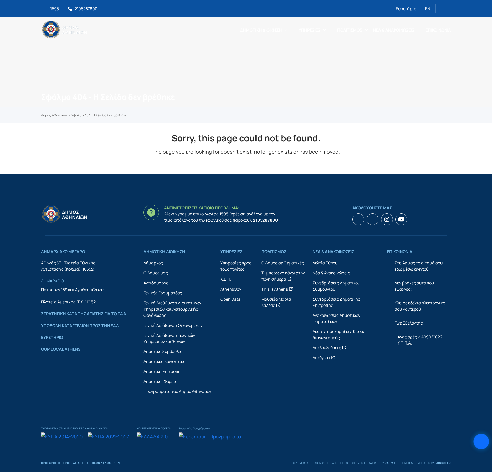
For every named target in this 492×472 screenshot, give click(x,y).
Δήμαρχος (153, 263)
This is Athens (274, 289)
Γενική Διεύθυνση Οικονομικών (173, 325)
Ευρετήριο (406, 9)
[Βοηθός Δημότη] (481, 441)
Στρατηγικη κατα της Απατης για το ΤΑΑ (83, 314)
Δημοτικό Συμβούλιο (163, 351)
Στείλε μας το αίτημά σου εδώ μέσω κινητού (419, 266)
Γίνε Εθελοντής (409, 323)
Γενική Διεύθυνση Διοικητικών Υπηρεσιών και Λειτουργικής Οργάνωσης (172, 309)
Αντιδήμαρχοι (157, 283)
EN (427, 9)
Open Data (230, 299)
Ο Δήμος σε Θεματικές (282, 263)
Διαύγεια (321, 357)
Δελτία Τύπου (325, 263)
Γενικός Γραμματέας (163, 293)
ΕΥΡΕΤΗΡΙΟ (52, 337)
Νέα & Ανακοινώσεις (331, 273)
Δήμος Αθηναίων (54, 115)
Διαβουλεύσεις (327, 347)
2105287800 (86, 9)
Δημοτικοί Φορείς (160, 381)
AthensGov (230, 289)
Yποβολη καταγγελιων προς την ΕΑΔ (80, 325)
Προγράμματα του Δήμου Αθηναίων (177, 391)
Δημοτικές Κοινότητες (165, 361)
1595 (54, 9)
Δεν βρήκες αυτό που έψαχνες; (414, 286)
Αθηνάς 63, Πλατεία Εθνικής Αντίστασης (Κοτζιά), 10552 (68, 266)
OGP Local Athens (61, 349)
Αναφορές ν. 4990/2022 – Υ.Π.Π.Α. (421, 340)
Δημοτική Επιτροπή (162, 371)
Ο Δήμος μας (156, 273)
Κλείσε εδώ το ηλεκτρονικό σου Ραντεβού (420, 306)
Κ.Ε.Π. (225, 279)
